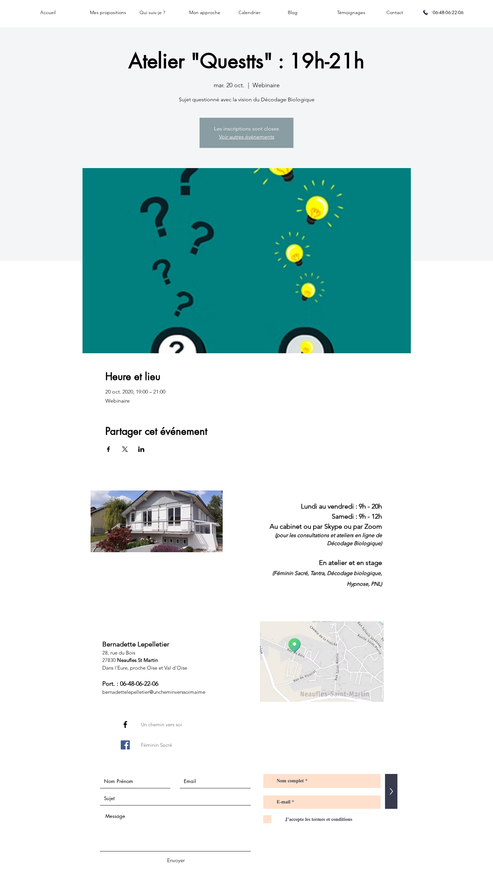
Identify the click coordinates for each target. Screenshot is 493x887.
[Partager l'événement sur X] (125, 449)
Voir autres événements (246, 137)
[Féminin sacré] (125, 744)
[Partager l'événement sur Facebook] (108, 449)
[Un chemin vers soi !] (125, 724)
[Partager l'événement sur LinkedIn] (141, 449)
